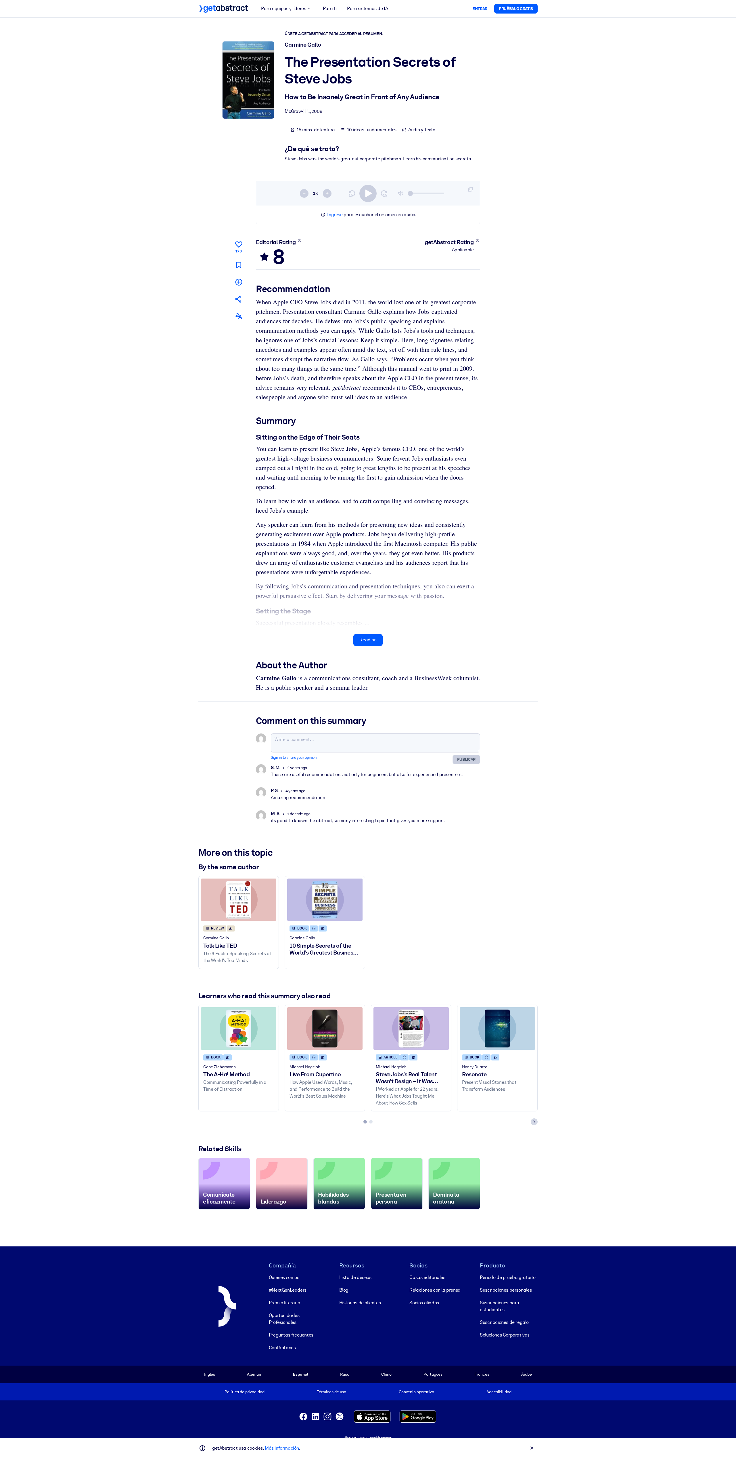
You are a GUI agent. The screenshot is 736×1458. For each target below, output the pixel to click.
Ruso (344, 1374)
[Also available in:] (238, 316)
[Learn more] (299, 240)
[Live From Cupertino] (325, 1028)
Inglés (209, 1374)
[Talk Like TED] (238, 900)
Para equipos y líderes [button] (283, 8)
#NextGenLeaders (287, 1290)
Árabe (526, 1374)
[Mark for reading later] (238, 265)
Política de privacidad (244, 1391)
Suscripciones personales (506, 1290)
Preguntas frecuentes (291, 1335)
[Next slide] (534, 1121)
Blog (343, 1290)
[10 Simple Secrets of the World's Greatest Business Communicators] (325, 900)
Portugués (432, 1374)
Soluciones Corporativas (505, 1335)
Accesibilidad (498, 1391)
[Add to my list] (238, 282)
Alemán (254, 1374)
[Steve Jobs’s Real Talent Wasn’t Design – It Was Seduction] (411, 1028)
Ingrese (334, 214)
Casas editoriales (427, 1277)
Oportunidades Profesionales (284, 1319)
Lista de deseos (355, 1277)
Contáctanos (282, 1347)
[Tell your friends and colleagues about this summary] (238, 299)
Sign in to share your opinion (294, 757)
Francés (481, 1374)
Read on (367, 639)
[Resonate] (497, 1028)
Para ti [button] (330, 8)
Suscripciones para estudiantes (499, 1306)
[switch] (368, 193)
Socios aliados (424, 1302)
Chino (386, 1374)
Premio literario (284, 1302)
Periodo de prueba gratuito (508, 1277)
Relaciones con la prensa (434, 1290)
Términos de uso (331, 1391)
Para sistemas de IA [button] (367, 8)
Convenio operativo (416, 1391)
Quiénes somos (284, 1277)
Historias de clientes (360, 1302)
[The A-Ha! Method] (238, 1028)
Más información (282, 1448)
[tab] (365, 1122)
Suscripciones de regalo (504, 1322)
